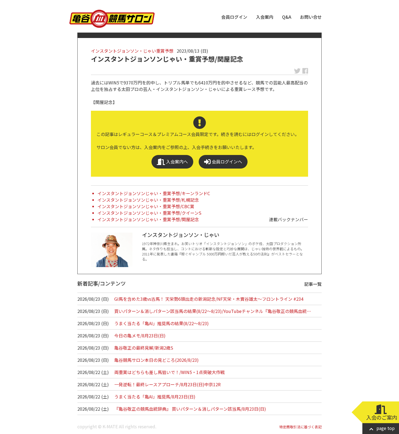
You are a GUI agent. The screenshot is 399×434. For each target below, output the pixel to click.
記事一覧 (313, 284)
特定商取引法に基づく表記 (300, 426)
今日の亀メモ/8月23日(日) (140, 335)
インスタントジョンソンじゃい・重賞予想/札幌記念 (148, 200)
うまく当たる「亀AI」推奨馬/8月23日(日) (154, 396)
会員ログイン (234, 17)
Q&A (286, 17)
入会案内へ (176, 161)
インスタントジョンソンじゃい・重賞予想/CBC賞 (145, 206)
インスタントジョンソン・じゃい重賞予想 (132, 50)
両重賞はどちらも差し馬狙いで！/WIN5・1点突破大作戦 (169, 372)
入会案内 (264, 17)
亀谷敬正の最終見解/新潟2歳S (143, 347)
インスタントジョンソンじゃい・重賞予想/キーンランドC (153, 193)
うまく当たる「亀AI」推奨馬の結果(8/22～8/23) (161, 323)
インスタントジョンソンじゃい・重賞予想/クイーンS (149, 213)
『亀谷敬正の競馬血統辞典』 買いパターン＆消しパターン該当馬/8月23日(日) (190, 409)
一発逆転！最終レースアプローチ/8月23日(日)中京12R (167, 384)
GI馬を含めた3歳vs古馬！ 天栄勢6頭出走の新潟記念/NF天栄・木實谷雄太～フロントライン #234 (208, 299)
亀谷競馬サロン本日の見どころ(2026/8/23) (156, 360)
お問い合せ (311, 17)
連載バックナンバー (288, 219)
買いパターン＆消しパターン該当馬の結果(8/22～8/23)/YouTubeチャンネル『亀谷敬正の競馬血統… (212, 311)
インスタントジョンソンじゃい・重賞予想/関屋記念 (148, 219)
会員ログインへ (226, 161)
